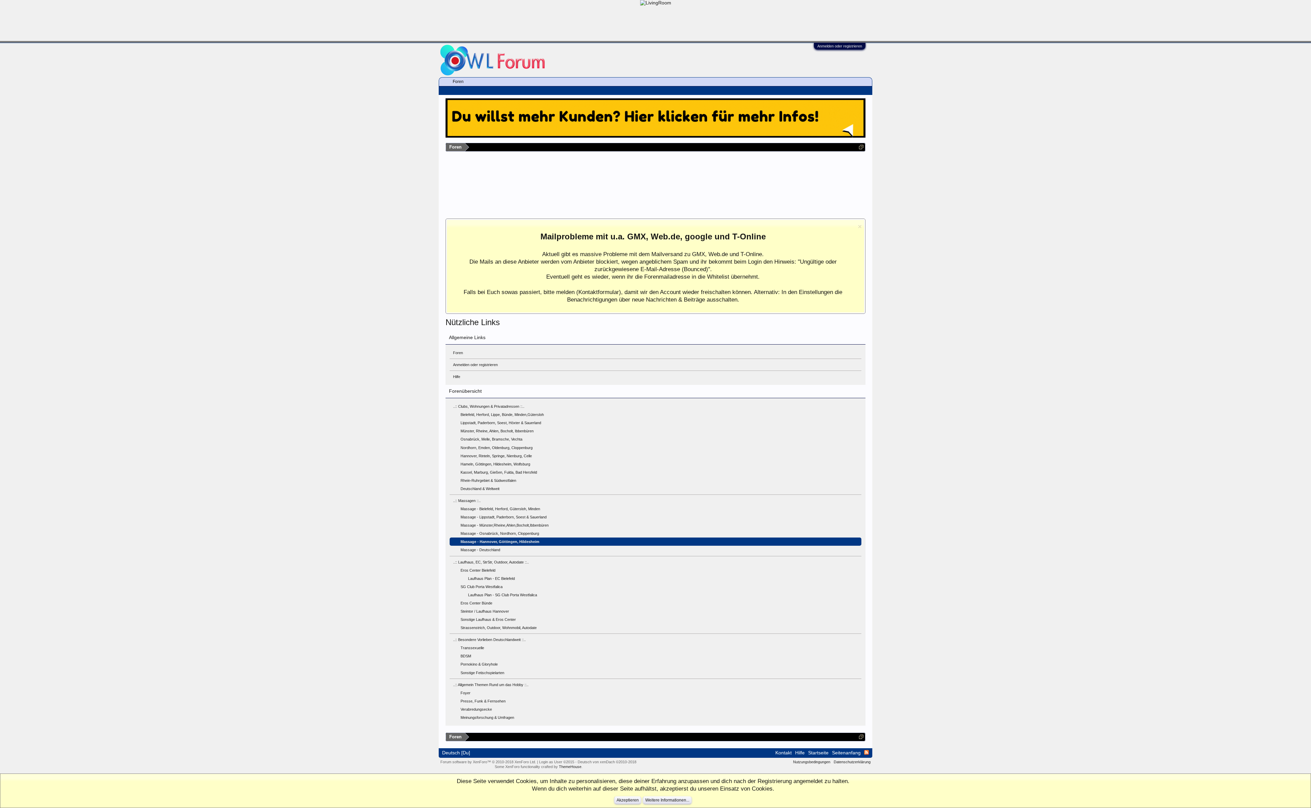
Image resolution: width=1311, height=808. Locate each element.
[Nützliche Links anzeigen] (861, 147)
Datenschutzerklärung (852, 762)
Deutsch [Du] (456, 752)
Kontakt (783, 752)
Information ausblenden (859, 226)
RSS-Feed (866, 752)
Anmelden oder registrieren (839, 46)
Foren (458, 353)
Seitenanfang (846, 752)
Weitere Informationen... (667, 800)
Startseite (818, 752)
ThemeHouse (570, 767)
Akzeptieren (628, 800)
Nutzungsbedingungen (811, 762)
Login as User (556, 762)
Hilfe (456, 377)
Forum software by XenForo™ (488, 762)
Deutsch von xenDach (607, 762)
